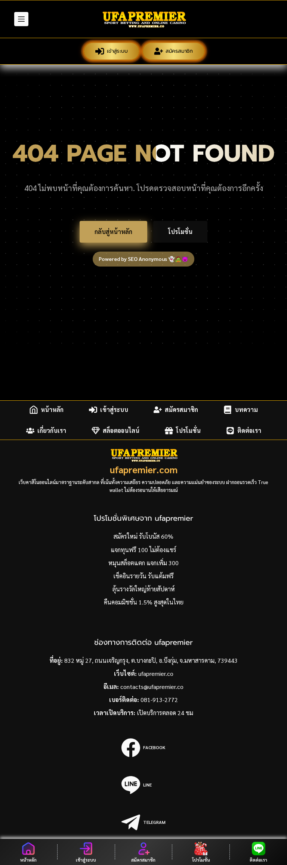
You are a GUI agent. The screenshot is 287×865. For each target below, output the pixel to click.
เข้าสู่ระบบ (117, 50)
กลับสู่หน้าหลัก (113, 232)
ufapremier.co (155, 673)
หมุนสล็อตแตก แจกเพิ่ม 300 (143, 563)
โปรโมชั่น (180, 232)
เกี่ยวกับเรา (51, 430)
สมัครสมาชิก (179, 50)
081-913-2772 (159, 700)
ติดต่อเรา (249, 430)
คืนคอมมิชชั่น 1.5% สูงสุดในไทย (143, 602)
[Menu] (21, 19)
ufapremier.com (144, 469)
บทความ (246, 409)
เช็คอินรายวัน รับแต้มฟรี (143, 576)
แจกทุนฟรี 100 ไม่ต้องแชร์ (143, 550)
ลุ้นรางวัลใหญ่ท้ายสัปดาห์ (143, 589)
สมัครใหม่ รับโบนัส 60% (143, 536)
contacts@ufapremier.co (151, 686)
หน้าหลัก (52, 409)
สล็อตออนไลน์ (121, 430)
